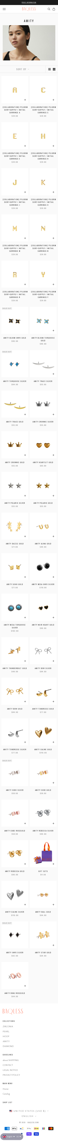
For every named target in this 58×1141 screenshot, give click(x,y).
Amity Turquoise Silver (14, 381)
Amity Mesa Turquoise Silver (15, 626)
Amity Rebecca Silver (43, 831)
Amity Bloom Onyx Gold (15, 338)
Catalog (6, 1093)
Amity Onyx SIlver (15, 952)
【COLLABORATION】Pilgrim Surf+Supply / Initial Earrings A (15, 110)
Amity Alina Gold (43, 543)
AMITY (6, 1041)
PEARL (6, 1031)
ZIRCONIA (8, 1026)
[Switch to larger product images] (49, 69)
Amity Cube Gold (43, 790)
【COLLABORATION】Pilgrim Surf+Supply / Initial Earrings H (43, 156)
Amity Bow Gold (15, 709)
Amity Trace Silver (43, 381)
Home (5, 1088)
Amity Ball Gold (43, 912)
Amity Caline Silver (14, 912)
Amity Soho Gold (15, 584)
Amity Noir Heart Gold (43, 625)
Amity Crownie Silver (43, 422)
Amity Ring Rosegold (15, 993)
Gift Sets (43, 871)
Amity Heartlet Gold (43, 462)
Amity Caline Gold (43, 749)
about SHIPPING (11, 1060)
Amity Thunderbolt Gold (15, 668)
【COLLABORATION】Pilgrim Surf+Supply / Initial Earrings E (15, 156)
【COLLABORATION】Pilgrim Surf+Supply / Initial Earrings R (15, 294)
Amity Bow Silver (43, 668)
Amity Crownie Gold (15, 462)
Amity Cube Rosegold (14, 831)
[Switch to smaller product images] (54, 69)
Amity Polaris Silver (15, 503)
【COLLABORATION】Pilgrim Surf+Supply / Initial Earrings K (43, 202)
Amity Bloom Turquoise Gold (43, 339)
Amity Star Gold (43, 952)
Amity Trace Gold (14, 422)
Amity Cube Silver (15, 790)
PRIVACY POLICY (11, 1074)
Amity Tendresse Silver (14, 749)
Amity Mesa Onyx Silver (43, 584)
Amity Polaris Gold (43, 503)
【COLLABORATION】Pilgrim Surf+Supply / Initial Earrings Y (43, 294)
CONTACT (8, 1065)
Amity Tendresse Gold (43, 709)
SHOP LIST (7, 1102)
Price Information (29, 2)
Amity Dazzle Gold (15, 543)
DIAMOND (8, 1046)
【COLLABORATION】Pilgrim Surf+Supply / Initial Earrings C (43, 110)
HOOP (6, 1036)
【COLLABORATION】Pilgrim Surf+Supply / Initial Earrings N (43, 248)
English (28, 1116)
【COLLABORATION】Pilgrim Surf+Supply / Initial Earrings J (15, 202)
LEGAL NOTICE (10, 1070)
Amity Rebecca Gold (15, 871)
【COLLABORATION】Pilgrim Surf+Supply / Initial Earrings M (15, 248)
